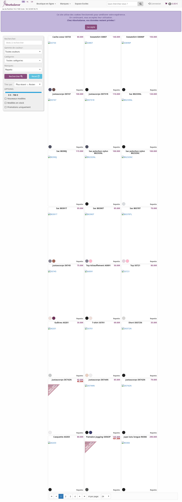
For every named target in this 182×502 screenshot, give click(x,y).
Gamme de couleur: (13, 47)
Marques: (9, 65)
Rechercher (14, 76)
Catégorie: (9, 56)
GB (32, 2)
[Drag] (4, 92)
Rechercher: (10, 38)
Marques (64, 3)
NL (27, 2)
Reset (35, 76)
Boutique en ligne (45, 3)
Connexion (155, 3)
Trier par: (8, 84)
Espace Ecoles (81, 3)
